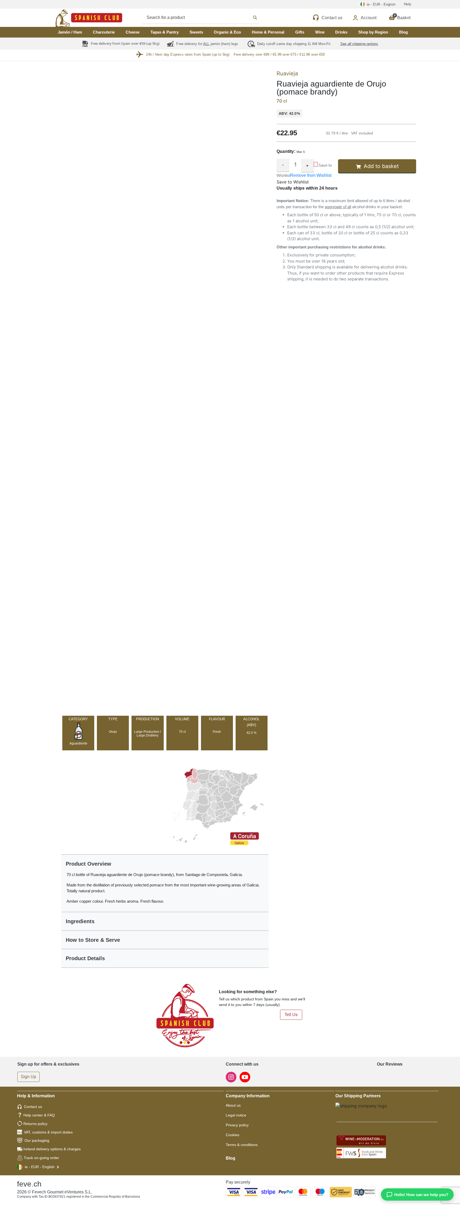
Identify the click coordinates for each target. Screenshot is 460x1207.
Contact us (33, 1106)
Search (207, 17)
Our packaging (36, 1140)
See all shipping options (359, 44)
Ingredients (80, 921)
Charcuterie (104, 32)
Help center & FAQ (39, 1115)
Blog (403, 32)
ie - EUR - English (40, 1167)
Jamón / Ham (70, 32)
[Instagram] (231, 1076)
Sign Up (28, 1076)
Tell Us (291, 1014)
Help (407, 4)
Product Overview (88, 864)
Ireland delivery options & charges (52, 1149)
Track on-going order (41, 1158)
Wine (320, 32)
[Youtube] (245, 1076)
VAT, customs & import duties (48, 1132)
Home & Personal (268, 32)
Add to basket (381, 166)
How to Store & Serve (93, 940)
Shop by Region (373, 32)
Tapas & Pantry (164, 32)
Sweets (196, 32)
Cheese (132, 32)
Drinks (341, 32)
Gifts (299, 32)
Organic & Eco (227, 32)
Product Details (85, 958)
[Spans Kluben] (70, 17)
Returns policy (35, 1124)
